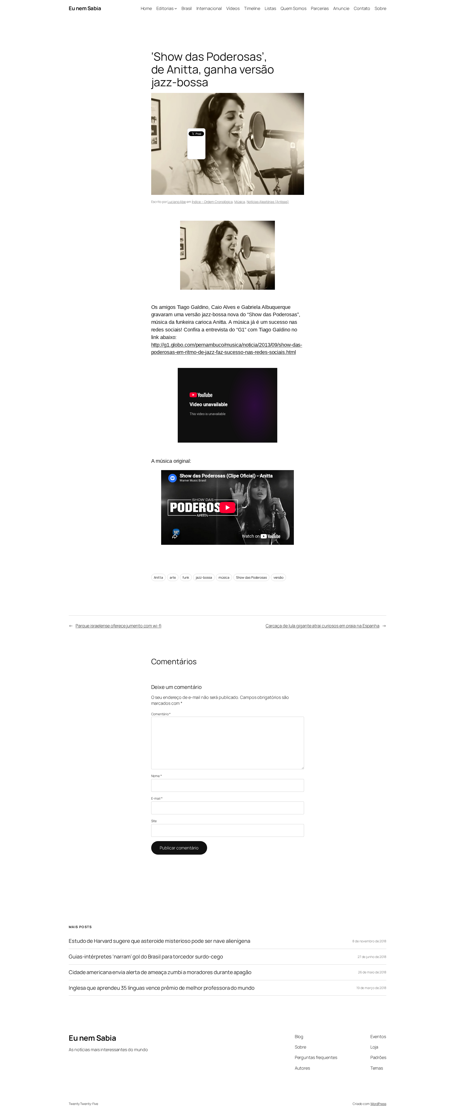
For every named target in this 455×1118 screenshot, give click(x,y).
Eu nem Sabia (85, 8)
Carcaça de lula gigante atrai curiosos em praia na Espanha (322, 625)
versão (278, 577)
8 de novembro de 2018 (369, 941)
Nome (156, 776)
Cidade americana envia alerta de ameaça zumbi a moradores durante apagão (160, 972)
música (223, 577)
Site (154, 821)
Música (239, 201)
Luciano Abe (177, 201)
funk (185, 577)
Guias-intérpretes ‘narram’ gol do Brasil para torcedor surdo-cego (146, 957)
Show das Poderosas (251, 577)
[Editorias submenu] (175, 8)
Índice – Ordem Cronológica (212, 201)
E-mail (157, 798)
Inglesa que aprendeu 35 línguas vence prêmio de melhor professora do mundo (162, 988)
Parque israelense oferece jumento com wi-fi (118, 625)
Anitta (158, 577)
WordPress (378, 1103)
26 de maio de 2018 (372, 972)
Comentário (161, 714)
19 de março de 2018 (371, 987)
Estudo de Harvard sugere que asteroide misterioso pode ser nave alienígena (159, 941)
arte (173, 577)
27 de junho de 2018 (372, 956)
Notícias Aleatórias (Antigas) (268, 201)
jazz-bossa (204, 577)
